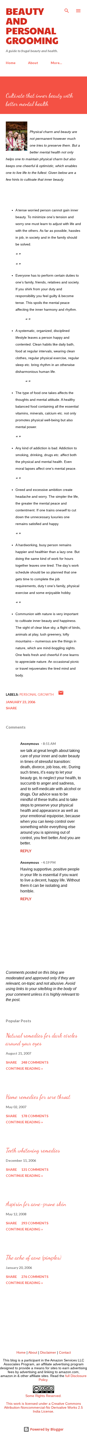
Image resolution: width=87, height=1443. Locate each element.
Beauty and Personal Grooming (32, 25)
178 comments (34, 1116)
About (33, 63)
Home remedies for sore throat (38, 1096)
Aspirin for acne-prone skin (36, 1204)
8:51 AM (49, 743)
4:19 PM (49, 862)
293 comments (34, 1223)
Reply (25, 850)
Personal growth (36, 694)
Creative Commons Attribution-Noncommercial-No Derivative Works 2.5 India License (43, 1407)
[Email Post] (61, 694)
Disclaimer (48, 1352)
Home (10, 63)
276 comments (34, 1276)
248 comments (34, 1062)
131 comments (34, 1169)
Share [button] (11, 708)
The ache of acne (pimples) (33, 1257)
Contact (65, 1352)
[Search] (67, 9)
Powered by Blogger (46, 1429)
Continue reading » (24, 1068)
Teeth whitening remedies (33, 1150)
